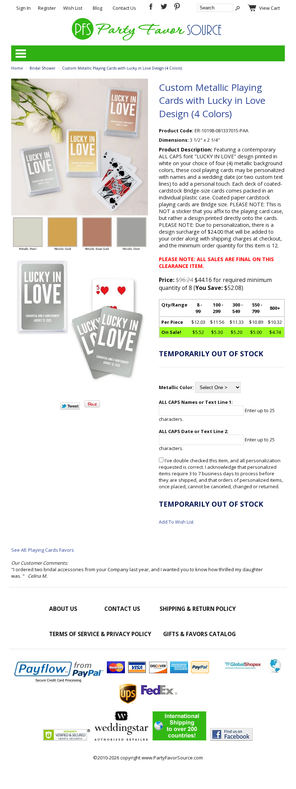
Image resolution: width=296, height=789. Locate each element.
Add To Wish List (176, 522)
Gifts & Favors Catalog (199, 634)
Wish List (72, 8)
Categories (21, 53)
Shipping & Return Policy (198, 609)
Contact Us (124, 8)
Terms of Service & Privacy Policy (100, 634)
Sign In (23, 8)
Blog (97, 8)
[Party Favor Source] (148, 38)
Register (47, 8)
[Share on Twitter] (70, 408)
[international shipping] (179, 739)
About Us (63, 609)
